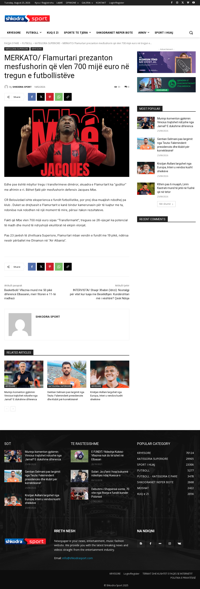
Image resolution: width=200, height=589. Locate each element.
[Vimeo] (188, 3)
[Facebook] (172, 3)
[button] (191, 32)
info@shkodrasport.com (77, 558)
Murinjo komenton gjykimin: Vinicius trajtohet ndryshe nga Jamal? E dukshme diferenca (21, 396)
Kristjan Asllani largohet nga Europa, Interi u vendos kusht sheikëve (106, 396)
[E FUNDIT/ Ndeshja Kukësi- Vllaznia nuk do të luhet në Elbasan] (79, 456)
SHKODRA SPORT (22, 86)
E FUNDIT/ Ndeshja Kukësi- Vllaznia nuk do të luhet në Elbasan (107, 455)
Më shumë (165, 204)
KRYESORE (37, 48)
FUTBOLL (27, 43)
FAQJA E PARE (12, 43)
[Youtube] (193, 3)
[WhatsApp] (59, 97)
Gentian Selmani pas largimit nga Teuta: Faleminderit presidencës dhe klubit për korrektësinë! (65, 396)
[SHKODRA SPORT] (6, 87)
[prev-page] (6, 408)
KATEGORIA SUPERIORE (47, 43)
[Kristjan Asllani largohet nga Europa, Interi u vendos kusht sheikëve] (109, 374)
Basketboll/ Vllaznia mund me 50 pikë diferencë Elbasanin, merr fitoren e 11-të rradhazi (30, 294)
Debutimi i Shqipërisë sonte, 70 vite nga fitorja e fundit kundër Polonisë (110, 492)
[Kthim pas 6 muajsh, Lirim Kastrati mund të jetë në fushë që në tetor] (146, 189)
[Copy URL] (68, 97)
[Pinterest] (50, 97)
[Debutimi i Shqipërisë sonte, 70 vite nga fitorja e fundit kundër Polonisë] (79, 493)
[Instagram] (177, 3)
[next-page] (13, 408)
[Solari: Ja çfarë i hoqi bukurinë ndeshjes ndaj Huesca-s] (79, 476)
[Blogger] (141, 543)
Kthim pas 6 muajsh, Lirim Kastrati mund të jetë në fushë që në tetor (176, 188)
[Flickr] (160, 543)
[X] (182, 3)
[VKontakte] (179, 543)
